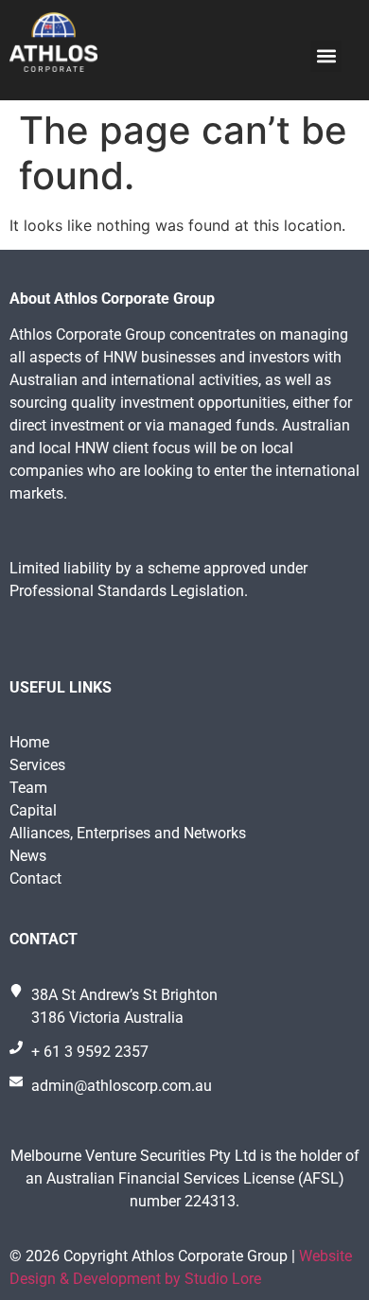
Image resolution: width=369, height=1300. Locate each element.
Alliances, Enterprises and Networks (127, 833)
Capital (33, 810)
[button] (326, 56)
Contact (35, 878)
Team (28, 788)
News (27, 856)
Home (29, 742)
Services (37, 765)
